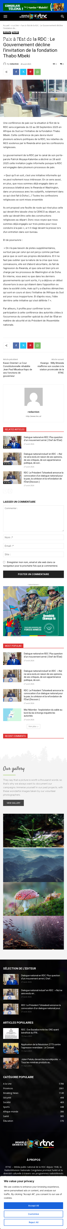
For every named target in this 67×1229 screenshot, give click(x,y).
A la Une (7, 447)
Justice (30, 31)
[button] (5, 16)
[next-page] (10, 491)
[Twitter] (23, 72)
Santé (47, 24)
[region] (33, 1202)
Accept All (33, 1205)
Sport (35, 24)
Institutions (10, 39)
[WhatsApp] (37, 72)
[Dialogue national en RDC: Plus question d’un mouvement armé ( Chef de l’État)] (12, 442)
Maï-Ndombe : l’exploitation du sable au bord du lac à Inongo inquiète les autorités (43, 713)
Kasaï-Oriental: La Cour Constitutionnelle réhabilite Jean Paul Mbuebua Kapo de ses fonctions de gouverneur (17, 369)
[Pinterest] (30, 72)
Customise (33, 1214)
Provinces (29, 39)
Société (23, 24)
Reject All (33, 1222)
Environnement (12, 31)
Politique (8, 24)
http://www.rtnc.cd (33, 416)
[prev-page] (5, 491)
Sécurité (44, 31)
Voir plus (32, 726)
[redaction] (5, 63)
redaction (14, 64)
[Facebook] (16, 72)
